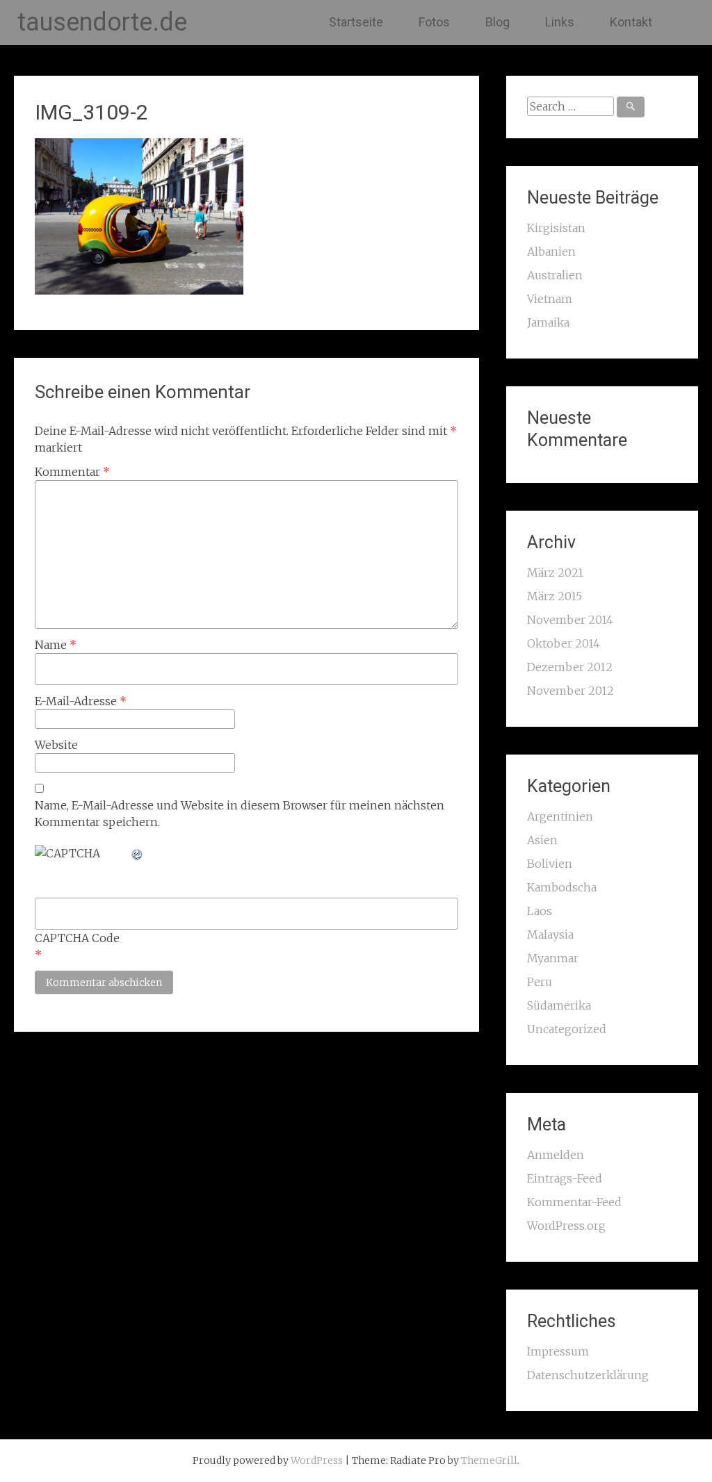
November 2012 (570, 691)
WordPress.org (566, 1226)
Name (55, 645)
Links (559, 22)
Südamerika (559, 1005)
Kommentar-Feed (574, 1202)
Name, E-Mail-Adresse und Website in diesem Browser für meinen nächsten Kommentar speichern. (239, 813)
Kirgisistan (556, 228)
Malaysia (550, 934)
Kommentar (72, 472)
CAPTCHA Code (77, 938)
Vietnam (549, 299)
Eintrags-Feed (564, 1178)
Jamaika (548, 322)
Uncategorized (566, 1029)
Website (56, 745)
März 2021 (555, 572)
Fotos (434, 22)
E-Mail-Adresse (81, 701)
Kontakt (631, 22)
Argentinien (560, 816)
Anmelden (555, 1155)
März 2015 (554, 596)
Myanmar (552, 958)
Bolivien (549, 864)
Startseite (356, 22)
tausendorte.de (102, 22)
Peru (539, 982)
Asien (542, 840)
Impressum (558, 1351)
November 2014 (570, 620)
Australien (555, 275)
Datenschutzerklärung (588, 1375)
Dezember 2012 (570, 667)
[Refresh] (137, 853)
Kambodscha (562, 887)
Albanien (551, 251)
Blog (497, 22)
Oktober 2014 (563, 643)
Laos (539, 911)
